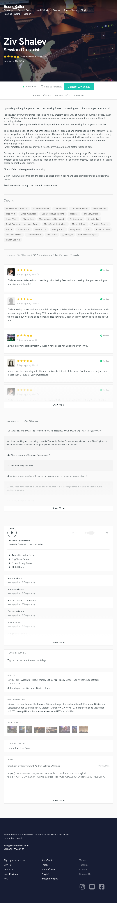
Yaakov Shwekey (13, 234)
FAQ (6, 878)
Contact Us (85, 874)
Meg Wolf (10, 214)
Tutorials (84, 865)
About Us (8, 869)
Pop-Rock (58, 680)
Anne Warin (11, 219)
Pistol (35, 365)
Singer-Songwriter (75, 680)
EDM (10, 680)
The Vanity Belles (79, 208)
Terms (82, 860)
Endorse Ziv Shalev (17, 255)
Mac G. (35, 274)
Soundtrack (92, 680)
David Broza (40, 229)
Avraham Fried (103, 229)
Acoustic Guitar (15, 589)
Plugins (84, 10)
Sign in (27, 14)
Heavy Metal (38, 680)
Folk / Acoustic (22, 680)
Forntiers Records (100, 224)
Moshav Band (99, 208)
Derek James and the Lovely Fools (22, 224)
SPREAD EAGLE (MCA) (16, 208)
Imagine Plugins (12, 14)
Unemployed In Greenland (51, 219)
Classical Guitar (15, 611)
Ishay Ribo (75, 229)
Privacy (83, 869)
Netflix (9, 229)
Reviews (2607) (62, 95)
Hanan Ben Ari (13, 240)
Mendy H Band (79, 224)
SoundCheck (70, 10)
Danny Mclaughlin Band (53, 214)
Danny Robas (58, 229)
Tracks (56, 10)
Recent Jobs (24, 10)
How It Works (42, 10)
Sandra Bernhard (41, 208)
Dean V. (36, 303)
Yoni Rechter (24, 229)
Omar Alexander (28, 214)
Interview (79, 95)
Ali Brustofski (76, 219)
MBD (88, 229)
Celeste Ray (93, 219)
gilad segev (67, 234)
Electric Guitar (15, 578)
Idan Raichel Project (87, 234)
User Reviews (11, 874)
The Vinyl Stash (91, 214)
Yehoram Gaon (34, 234)
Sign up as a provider (15, 860)
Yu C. (34, 340)
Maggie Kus (28, 219)
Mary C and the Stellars (55, 224)
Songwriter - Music (17, 633)
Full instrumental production (22, 600)
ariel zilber (52, 234)
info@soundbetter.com (16, 845)
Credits (47, 95)
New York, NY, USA (14, 61)
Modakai (74, 214)
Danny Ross (60, 208)
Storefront (46, 860)
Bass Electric (14, 622)
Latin (49, 680)
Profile (36, 95)
